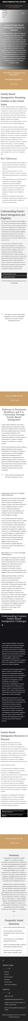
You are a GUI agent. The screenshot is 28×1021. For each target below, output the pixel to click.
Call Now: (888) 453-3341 (14, 7)
